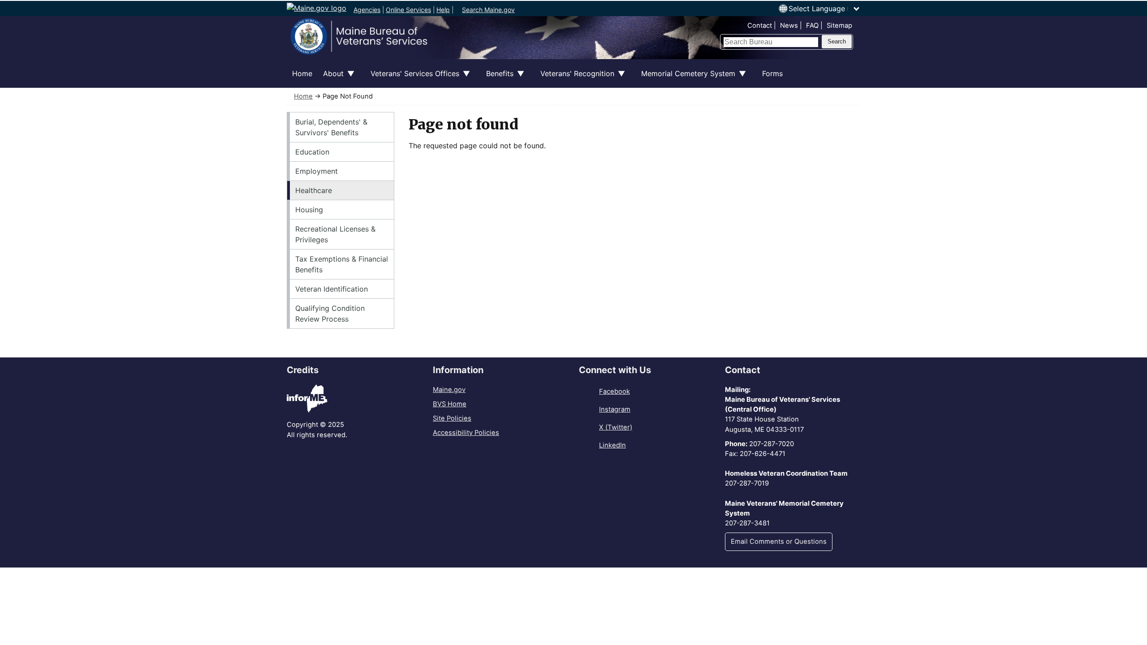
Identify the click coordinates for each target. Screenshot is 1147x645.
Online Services (408, 9)
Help (443, 9)
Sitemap (839, 26)
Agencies (367, 9)
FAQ (812, 26)
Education (312, 151)
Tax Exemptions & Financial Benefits (341, 264)
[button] (824, 8)
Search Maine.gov (488, 9)
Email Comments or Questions (779, 542)
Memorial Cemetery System (685, 78)
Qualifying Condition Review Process (330, 313)
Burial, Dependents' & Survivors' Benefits (331, 127)
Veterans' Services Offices (412, 78)
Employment (316, 171)
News (789, 26)
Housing (309, 209)
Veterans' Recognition (574, 78)
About (331, 78)
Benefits (497, 78)
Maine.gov (449, 390)
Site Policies (452, 418)
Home (302, 73)
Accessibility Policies (466, 433)
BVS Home (449, 404)
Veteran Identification (331, 288)
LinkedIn (612, 445)
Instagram (614, 409)
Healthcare (313, 190)
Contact (759, 26)
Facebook (614, 391)
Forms (772, 73)
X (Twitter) (615, 427)
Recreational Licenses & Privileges (335, 234)
